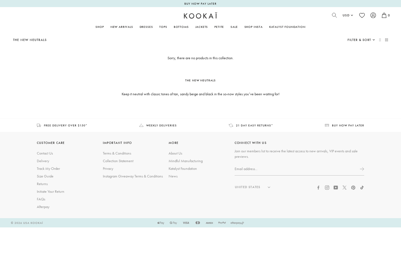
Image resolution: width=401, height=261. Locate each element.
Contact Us (45, 153)
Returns (42, 183)
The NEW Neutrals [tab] (200, 80)
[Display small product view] (387, 40)
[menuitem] (121, 26)
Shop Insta (253, 27)
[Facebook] (318, 187)
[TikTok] (362, 187)
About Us (175, 153)
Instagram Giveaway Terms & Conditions (133, 176)
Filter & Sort (359, 40)
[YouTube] (336, 187)
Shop (99, 27)
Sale (234, 27)
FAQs (41, 199)
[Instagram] (327, 187)
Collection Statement (118, 160)
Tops (163, 27)
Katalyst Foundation (287, 27)
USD (346, 15)
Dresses (146, 27)
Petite (219, 27)
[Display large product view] (381, 40)
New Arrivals (121, 27)
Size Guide (45, 176)
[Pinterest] (353, 187)
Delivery (43, 160)
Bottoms (181, 27)
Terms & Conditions (117, 153)
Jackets (201, 27)
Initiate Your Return (50, 191)
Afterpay (43, 206)
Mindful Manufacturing (186, 160)
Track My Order (48, 168)
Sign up (361, 169)
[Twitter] (344, 187)
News (173, 176)
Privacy (108, 168)
